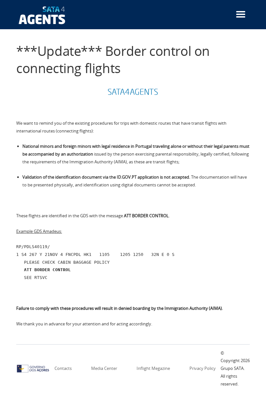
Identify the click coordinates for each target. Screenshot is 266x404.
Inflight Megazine (153, 368)
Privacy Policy (202, 368)
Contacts (63, 368)
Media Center (104, 368)
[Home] (42, 15)
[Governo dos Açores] (33, 368)
